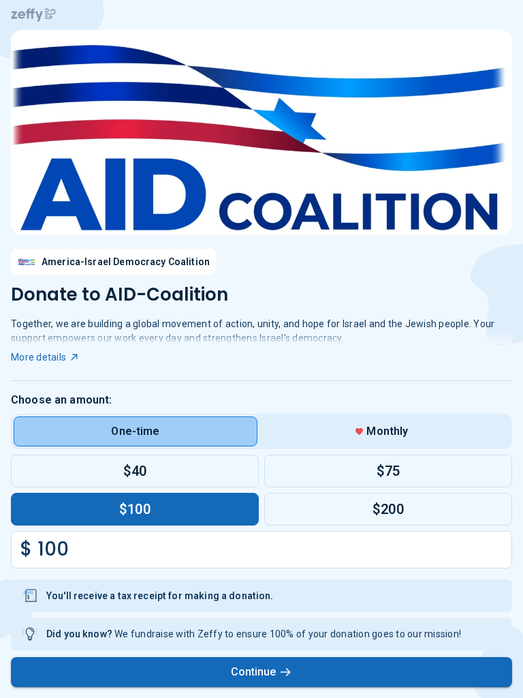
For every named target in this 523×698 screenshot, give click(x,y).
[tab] (135, 431)
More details (38, 357)
